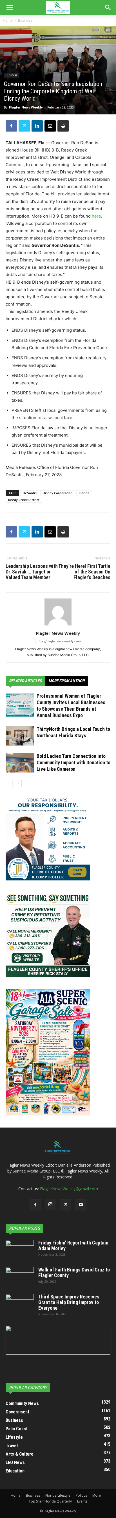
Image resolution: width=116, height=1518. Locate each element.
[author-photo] (58, 625)
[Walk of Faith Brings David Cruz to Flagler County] (20, 1277)
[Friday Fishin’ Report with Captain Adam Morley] (20, 1250)
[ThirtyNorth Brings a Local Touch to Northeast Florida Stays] (20, 736)
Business (25, 20)
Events (82, 1501)
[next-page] (18, 783)
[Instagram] (50, 1204)
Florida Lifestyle (57, 1495)
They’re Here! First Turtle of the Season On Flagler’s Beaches (84, 571)
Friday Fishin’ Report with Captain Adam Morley (73, 1245)
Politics (81, 1495)
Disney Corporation (58, 493)
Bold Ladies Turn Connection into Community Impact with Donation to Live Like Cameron (73, 762)
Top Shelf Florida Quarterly (50, 1501)
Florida (84, 493)
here (96, 216)
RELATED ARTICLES (25, 680)
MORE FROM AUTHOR (66, 680)
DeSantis (30, 493)
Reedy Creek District (23, 500)
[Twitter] (24, 126)
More (96, 1495)
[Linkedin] (37, 126)
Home (8, 20)
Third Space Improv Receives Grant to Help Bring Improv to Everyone (68, 1302)
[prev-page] (9, 783)
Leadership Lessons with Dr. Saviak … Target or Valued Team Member (32, 571)
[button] (10, 7)
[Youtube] (80, 1204)
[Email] (50, 126)
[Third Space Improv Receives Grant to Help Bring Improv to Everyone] (20, 1304)
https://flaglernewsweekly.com (58, 641)
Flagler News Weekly (26, 107)
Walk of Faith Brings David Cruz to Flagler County (74, 1272)
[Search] (108, 7)
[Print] (63, 126)
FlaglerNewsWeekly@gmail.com (69, 1188)
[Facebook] (11, 126)
